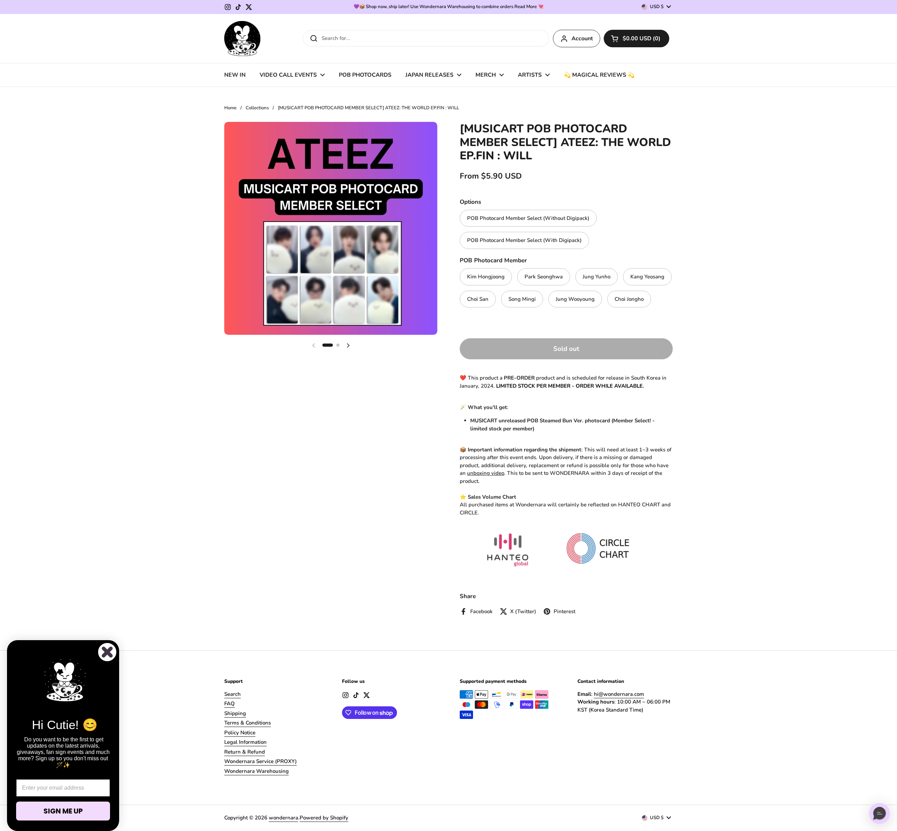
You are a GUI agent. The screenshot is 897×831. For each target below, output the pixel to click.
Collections (257, 108)
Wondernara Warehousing (256, 771)
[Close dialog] (107, 652)
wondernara (283, 817)
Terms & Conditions (247, 722)
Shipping (235, 713)
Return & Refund (244, 751)
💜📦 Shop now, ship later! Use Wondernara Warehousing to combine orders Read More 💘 (448, 7)
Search (232, 694)
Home (230, 108)
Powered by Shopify (324, 817)
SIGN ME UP (63, 811)
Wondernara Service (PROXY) (260, 761)
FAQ (229, 703)
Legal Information (245, 742)
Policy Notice (239, 732)
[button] (636, 38)
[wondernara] (242, 38)
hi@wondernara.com (619, 694)
